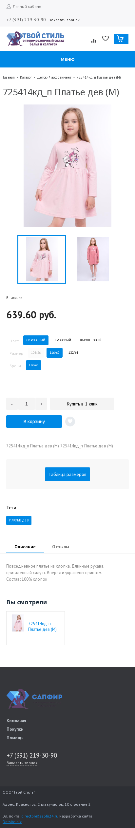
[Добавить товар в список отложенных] (70, 421)
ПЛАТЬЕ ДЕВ (19, 520)
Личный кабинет (28, 6)
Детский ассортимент (54, 77)
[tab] (25, 547)
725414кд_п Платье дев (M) (42, 626)
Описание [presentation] (25, 547)
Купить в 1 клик (82, 404)
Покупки (15, 729)
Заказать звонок (64, 19)
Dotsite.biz (12, 821)
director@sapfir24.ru (39, 816)
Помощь (15, 738)
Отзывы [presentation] (60, 547)
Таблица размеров (67, 474)
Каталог (26, 77)
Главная (9, 77)
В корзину (34, 421)
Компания (16, 721)
